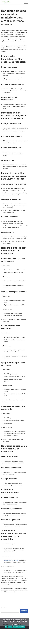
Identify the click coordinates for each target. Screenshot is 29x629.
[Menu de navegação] (26, 2)
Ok (6, 626)
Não (10, 626)
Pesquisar (3, 607)
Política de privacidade (19, 626)
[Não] (27, 623)
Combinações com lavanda (11, 560)
